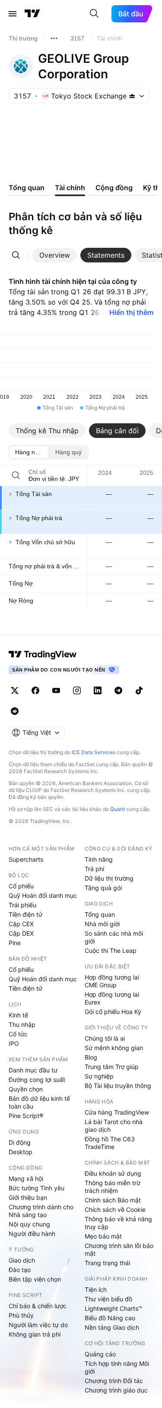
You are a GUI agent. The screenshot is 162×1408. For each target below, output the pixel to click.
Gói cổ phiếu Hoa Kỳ (113, 1011)
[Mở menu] (12, 13)
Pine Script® (26, 1115)
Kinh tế (18, 1015)
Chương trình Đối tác (114, 1380)
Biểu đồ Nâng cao (110, 1318)
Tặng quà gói (103, 887)
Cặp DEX (21, 933)
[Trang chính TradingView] (32, 14)
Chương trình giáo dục (116, 1390)
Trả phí (94, 868)
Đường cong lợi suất (37, 1079)
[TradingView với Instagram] (77, 690)
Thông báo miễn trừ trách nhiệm (112, 1186)
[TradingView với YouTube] (56, 690)
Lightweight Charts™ (113, 1308)
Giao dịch (22, 1260)
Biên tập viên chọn (35, 1279)
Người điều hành (32, 1233)
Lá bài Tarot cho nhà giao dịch (114, 1125)
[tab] (54, 255)
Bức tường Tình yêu (36, 1188)
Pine (15, 942)
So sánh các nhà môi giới (114, 937)
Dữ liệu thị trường (109, 878)
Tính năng (99, 859)
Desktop (20, 1151)
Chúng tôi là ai (105, 1038)
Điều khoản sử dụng (113, 1173)
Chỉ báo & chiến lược (38, 1305)
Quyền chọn (26, 1089)
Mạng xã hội (26, 1178)
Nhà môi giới (102, 923)
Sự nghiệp (99, 1076)
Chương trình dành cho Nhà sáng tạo (41, 1210)
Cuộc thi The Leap (111, 950)
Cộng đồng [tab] (114, 187)
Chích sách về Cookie (115, 1209)
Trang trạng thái (107, 1262)
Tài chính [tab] (70, 187)
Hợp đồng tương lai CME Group (112, 981)
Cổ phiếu (21, 886)
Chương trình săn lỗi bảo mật (119, 1249)
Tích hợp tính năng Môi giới (117, 1367)
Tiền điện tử (25, 914)
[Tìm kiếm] (94, 13)
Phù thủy (21, 1315)
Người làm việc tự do (38, 1324)
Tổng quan (100, 914)
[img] (132, 96)
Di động (20, 1142)
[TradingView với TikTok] (139, 690)
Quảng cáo (100, 1354)
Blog (91, 1057)
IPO (14, 1043)
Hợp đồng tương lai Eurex (112, 998)
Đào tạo (20, 1269)
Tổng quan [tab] (26, 187)
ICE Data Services (93, 752)
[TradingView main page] (43, 654)
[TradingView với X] (15, 690)
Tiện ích (96, 1289)
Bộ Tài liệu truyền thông (118, 1085)
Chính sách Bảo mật (113, 1200)
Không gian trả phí (34, 1334)
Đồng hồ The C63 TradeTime (110, 1142)
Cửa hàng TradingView (117, 1112)
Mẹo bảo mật (103, 1236)
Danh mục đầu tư (33, 1070)
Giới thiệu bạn (28, 1197)
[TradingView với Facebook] (35, 690)
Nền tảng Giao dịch (112, 1327)
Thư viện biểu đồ (108, 1299)
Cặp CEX (21, 923)
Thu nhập (22, 1024)
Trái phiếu (22, 905)
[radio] (29, 452)
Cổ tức (18, 1034)
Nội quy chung (29, 1224)
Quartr (117, 809)
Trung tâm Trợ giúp (112, 1066)
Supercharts (26, 859)
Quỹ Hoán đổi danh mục (43, 895)
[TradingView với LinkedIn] (98, 690)
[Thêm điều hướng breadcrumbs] (54, 38)
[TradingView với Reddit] (15, 711)
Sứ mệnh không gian (114, 1047)
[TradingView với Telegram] (118, 690)
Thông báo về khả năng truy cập (118, 1222)
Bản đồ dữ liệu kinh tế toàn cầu (39, 1102)
